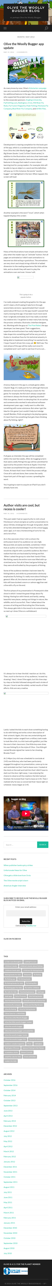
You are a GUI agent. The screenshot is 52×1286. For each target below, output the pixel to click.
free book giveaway (27, 992)
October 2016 (9, 1080)
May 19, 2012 (9, 52)
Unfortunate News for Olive (15, 870)
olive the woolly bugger (13, 1026)
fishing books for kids (13, 975)
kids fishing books (35, 996)
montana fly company (13, 1005)
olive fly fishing (10, 1009)
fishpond (27, 975)
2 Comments (22, 52)
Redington (22, 103)
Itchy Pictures (20, 996)
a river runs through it (13, 962)
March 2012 (9, 1151)
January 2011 (9, 1223)
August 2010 (9, 1248)
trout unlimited (30, 1057)
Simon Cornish (26, 1052)
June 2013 (8, 1110)
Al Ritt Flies (41, 108)
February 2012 (10, 1156)
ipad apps (8, 996)
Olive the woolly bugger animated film (19, 1031)
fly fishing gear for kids (13, 988)
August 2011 (9, 1187)
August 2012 (9, 1131)
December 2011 (10, 1167)
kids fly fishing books (12, 1000)
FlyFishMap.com (10, 103)
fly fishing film (31, 983)
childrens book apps (12, 970)
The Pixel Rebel (34, 325)
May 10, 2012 (9, 513)
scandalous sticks (11, 1052)
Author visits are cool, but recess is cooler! (22, 507)
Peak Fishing (31, 105)
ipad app (40, 992)
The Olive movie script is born (16, 880)
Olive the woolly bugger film (15, 1039)
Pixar (29, 1044)
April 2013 (8, 1116)
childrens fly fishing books (33, 970)
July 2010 (8, 1253)
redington (38, 1044)
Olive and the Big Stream (33, 1005)
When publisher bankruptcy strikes (18, 865)
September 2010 (10, 1243)
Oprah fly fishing (35, 1039)
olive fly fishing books (27, 1009)
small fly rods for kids (13, 1057)
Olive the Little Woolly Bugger (16, 1018)
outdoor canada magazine (14, 1044)
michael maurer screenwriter (34, 1000)
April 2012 (8, 1146)
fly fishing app (10, 979)
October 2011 (9, 1177)
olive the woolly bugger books (16, 1035)
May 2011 (8, 1202)
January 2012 (9, 1161)
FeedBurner (31, 925)
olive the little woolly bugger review (18, 1022)
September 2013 (10, 1105)
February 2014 (10, 1095)
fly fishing (37, 975)
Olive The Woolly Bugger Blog (26, 9)
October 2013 (9, 1100)
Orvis (30, 103)
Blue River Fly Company (22, 108)
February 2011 (10, 1218)
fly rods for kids (11, 992)
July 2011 (8, 1192)
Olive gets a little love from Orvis (17, 875)
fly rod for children (32, 988)
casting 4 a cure (30, 962)
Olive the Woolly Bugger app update (24, 46)
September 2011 (10, 1182)
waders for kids (10, 1061)
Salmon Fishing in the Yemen (33, 1048)
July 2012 (8, 1136)
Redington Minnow (12, 1048)
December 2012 (10, 1126)
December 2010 (10, 1228)
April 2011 (8, 1207)
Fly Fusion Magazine (17, 105)
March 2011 (9, 1212)
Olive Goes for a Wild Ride (15, 1013)
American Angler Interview (15, 885)
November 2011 (10, 1172)
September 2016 (10, 1085)
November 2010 (10, 1233)
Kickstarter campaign (37, 88)
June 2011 (8, 1197)
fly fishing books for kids (14, 983)
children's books (11, 966)
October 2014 (9, 1090)
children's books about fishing (31, 966)
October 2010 (9, 1238)
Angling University (33, 100)
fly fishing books (24, 979)
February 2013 (10, 1121)
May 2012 (8, 1141)
